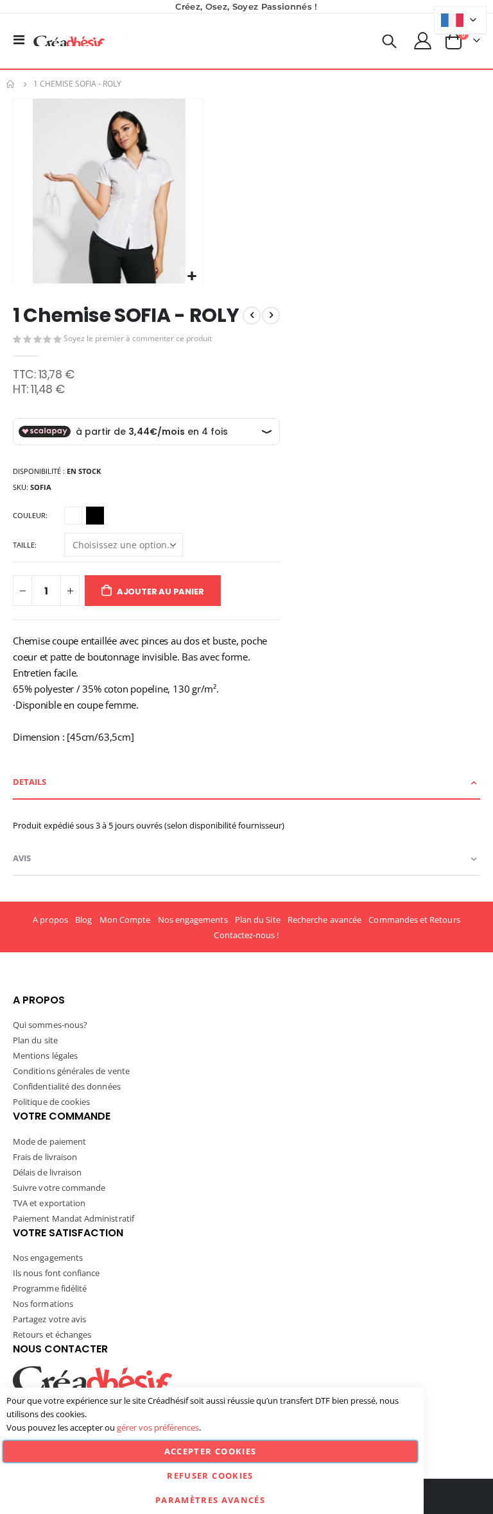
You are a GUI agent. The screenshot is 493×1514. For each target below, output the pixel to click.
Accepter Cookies (210, 1451)
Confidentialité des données (67, 1086)
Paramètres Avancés (210, 1500)
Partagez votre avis (49, 1319)
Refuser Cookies (210, 1475)
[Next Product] (271, 315)
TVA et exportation (49, 1203)
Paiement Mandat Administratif (73, 1218)
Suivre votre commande (59, 1187)
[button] (191, 276)
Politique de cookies (51, 1101)
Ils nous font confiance (56, 1273)
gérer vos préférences (158, 1427)
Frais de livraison (45, 1157)
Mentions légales (45, 1055)
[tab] (246, 783)
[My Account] (423, 40)
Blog (83, 919)
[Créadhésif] (69, 40)
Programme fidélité (50, 1288)
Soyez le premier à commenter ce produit (138, 338)
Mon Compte (125, 919)
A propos (50, 919)
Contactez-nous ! (246, 935)
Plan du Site (258, 919)
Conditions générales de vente (71, 1071)
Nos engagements (193, 919)
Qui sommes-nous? (50, 1024)
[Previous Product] (252, 315)
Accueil (10, 84)
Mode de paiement (49, 1141)
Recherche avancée (324, 919)
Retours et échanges (52, 1334)
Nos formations (43, 1303)
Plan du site (35, 1040)
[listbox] (86, 517)
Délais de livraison (47, 1172)
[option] (73, 516)
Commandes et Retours (414, 919)
